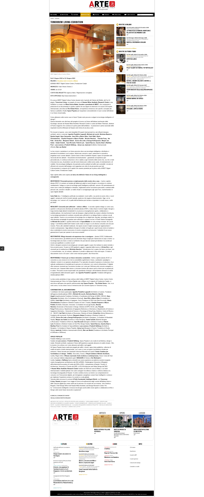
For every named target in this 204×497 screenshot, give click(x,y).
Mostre (86, 14)
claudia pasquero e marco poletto (85, 405)
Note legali (93, 492)
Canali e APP (133, 455)
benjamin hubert (92, 401)
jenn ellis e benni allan (97, 403)
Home (54, 14)
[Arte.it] (102, 4)
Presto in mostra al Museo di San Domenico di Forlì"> (62, 466)
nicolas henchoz (105, 405)
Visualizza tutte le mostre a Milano (67, 81)
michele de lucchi (57, 401)
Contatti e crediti (134, 466)
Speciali (117, 14)
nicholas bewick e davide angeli (62, 403)
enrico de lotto (74, 406)
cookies (102, 492)
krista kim (104, 401)
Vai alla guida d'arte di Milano (60, 398)
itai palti (65, 406)
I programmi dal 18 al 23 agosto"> (63, 479)
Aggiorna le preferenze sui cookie (113, 492)
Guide (75, 14)
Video (106, 14)
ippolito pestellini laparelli (75, 401)
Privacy (98, 492)
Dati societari (87, 492)
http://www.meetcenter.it (69, 96)
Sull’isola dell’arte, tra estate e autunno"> (62, 452)
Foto (97, 14)
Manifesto (133, 451)
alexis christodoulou (63, 405)
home (52, 18)
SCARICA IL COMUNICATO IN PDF (59, 395)
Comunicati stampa (135, 462)
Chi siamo (132, 447)
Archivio (131, 14)
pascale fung (55, 406)
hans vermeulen (81, 403)
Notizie (65, 14)
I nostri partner (134, 459)
